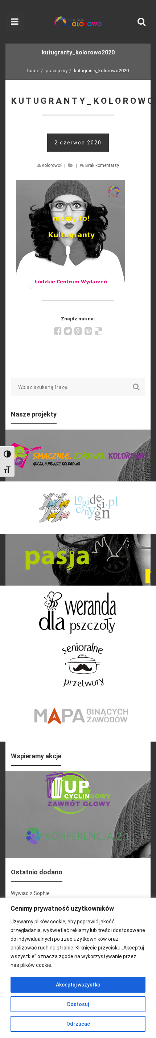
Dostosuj (78, 1004)
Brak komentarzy (102, 165)
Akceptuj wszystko (78, 985)
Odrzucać (78, 1024)
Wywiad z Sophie (30, 893)
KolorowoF (52, 165)
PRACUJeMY (56, 70)
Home (33, 70)
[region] (78, 968)
